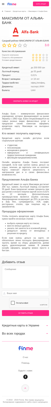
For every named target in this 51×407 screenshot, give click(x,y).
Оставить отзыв (25, 313)
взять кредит (41, 4)
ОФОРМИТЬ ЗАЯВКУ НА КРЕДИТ (25, 101)
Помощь (25, 363)
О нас (25, 357)
